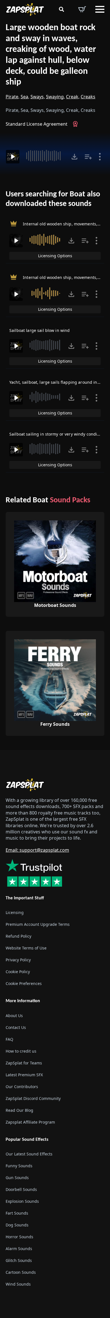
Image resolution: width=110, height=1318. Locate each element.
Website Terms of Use (26, 948)
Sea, (25, 97)
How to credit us (21, 1050)
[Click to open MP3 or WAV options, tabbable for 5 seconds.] (74, 156)
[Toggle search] (61, 9)
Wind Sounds (18, 1283)
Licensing (15, 912)
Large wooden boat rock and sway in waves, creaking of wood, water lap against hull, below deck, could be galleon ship (51, 55)
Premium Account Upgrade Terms (38, 924)
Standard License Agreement (36, 124)
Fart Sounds (17, 1212)
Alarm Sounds (19, 1248)
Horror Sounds (19, 1236)
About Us (14, 1015)
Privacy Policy (18, 959)
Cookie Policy (18, 971)
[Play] (12, 156)
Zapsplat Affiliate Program (30, 1121)
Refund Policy (18, 936)
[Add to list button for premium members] (88, 156)
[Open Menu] (99, 9)
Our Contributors (22, 1086)
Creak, (73, 97)
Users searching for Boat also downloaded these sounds (53, 199)
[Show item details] (100, 156)
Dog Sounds (17, 1224)
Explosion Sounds (22, 1201)
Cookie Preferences (24, 983)
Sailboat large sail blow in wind (39, 330)
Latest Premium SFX (24, 1074)
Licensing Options (55, 255)
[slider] (44, 156)
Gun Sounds (17, 1177)
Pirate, (12, 97)
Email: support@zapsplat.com (37, 850)
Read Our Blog (19, 1110)
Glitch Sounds (19, 1260)
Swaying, (55, 97)
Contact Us (16, 1027)
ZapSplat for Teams (24, 1062)
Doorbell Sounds (21, 1189)
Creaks (88, 97)
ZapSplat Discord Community (33, 1098)
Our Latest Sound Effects (29, 1153)
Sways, (37, 97)
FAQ (9, 1039)
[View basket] (82, 9)
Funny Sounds (19, 1165)
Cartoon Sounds (21, 1272)
